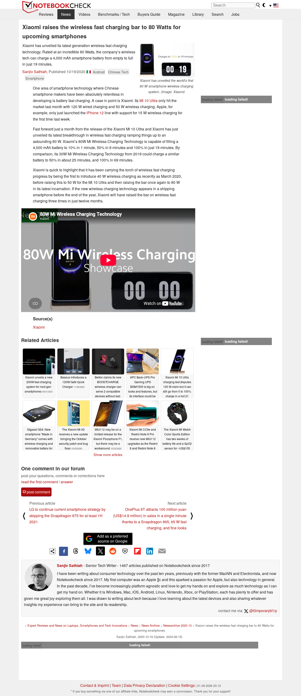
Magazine (176, 14)
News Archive (151, 625)
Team (116, 685)
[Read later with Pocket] (125, 551)
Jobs (235, 14)
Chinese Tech (118, 71)
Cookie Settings (181, 685)
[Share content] (52, 551)
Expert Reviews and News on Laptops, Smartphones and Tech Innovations (77, 625)
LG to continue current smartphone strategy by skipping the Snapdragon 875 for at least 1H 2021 (67, 515)
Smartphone (34, 78)
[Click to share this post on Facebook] (63, 551)
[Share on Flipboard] (137, 551)
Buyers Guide (149, 14)
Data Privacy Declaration (144, 685)
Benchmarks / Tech (114, 14)
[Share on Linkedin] (149, 551)
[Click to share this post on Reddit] (112, 551)
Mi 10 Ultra (148, 100)
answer (67, 481)
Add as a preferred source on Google (112, 538)
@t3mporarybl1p (262, 610)
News (66, 14)
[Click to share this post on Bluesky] (87, 551)
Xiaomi (39, 327)
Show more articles (108, 454)
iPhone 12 (95, 112)
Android (99, 71)
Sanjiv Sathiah (34, 71)
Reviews (46, 14)
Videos (84, 14)
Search (218, 14)
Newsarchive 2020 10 (177, 625)
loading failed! (212, 99)
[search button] (258, 5)
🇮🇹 (88, 71)
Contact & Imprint (94, 685)
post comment (38, 492)
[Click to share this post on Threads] (75, 551)
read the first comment (39, 481)
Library (198, 14)
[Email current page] (162, 551)
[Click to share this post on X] (100, 551)
